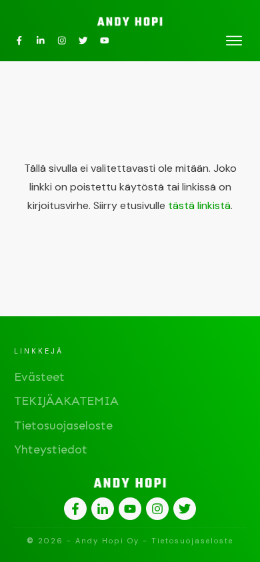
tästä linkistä (199, 205)
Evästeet (39, 377)
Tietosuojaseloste (63, 425)
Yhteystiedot (50, 449)
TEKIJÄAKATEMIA (66, 401)
